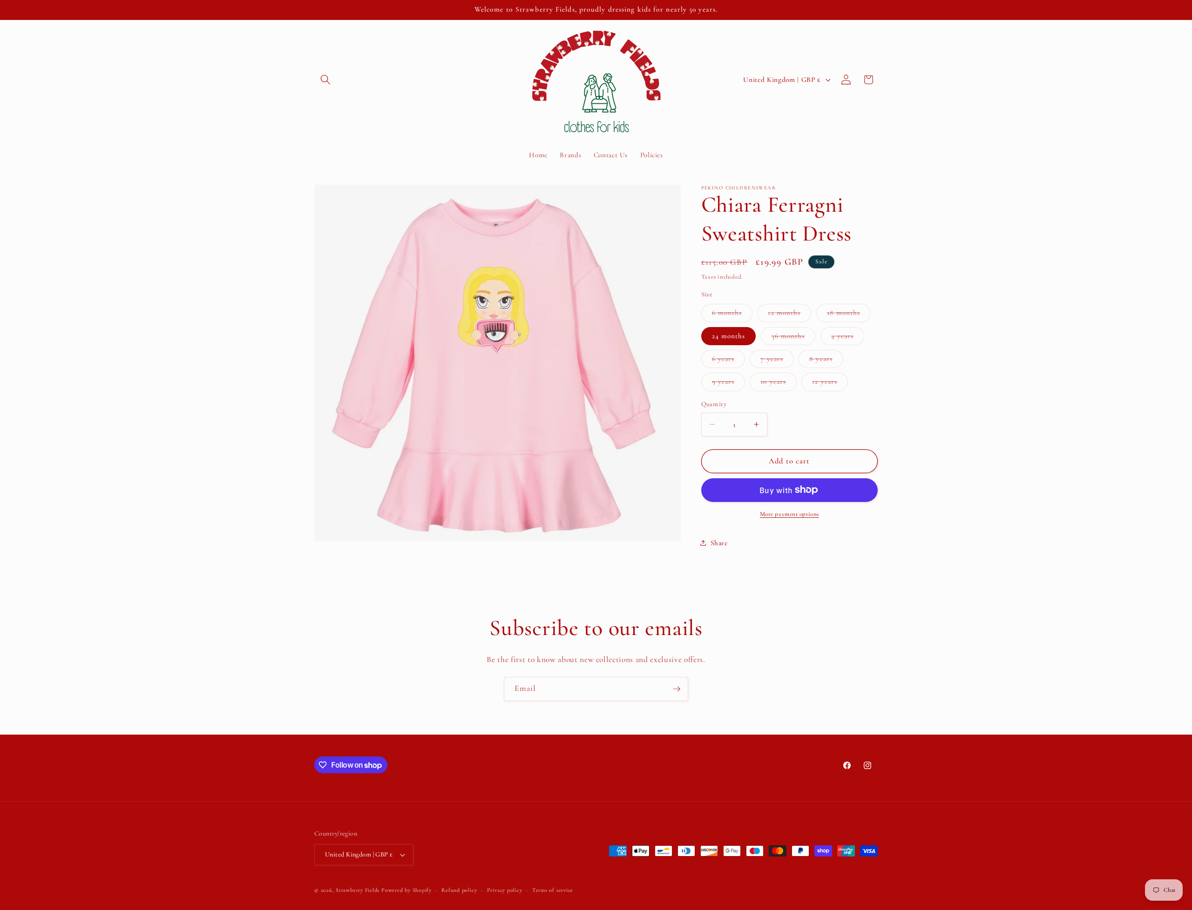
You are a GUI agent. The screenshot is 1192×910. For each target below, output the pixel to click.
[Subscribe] (676, 689)
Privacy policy (504, 890)
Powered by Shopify (406, 890)
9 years (728, 384)
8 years (826, 361)
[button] (325, 79)
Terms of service (552, 890)
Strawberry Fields (358, 890)
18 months (849, 315)
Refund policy (459, 890)
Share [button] (719, 543)
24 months (728, 335)
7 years (777, 361)
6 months (732, 315)
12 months (789, 315)
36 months (794, 338)
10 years (778, 384)
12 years (830, 384)
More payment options (789, 514)
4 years (848, 338)
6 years (728, 361)
